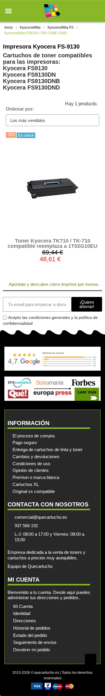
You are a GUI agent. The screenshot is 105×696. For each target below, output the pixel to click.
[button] (8, 11)
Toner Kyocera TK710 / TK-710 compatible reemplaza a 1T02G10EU (52, 243)
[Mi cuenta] (87, 11)
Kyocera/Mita (30, 27)
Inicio (8, 27)
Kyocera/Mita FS (61, 27)
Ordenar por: (20, 108)
